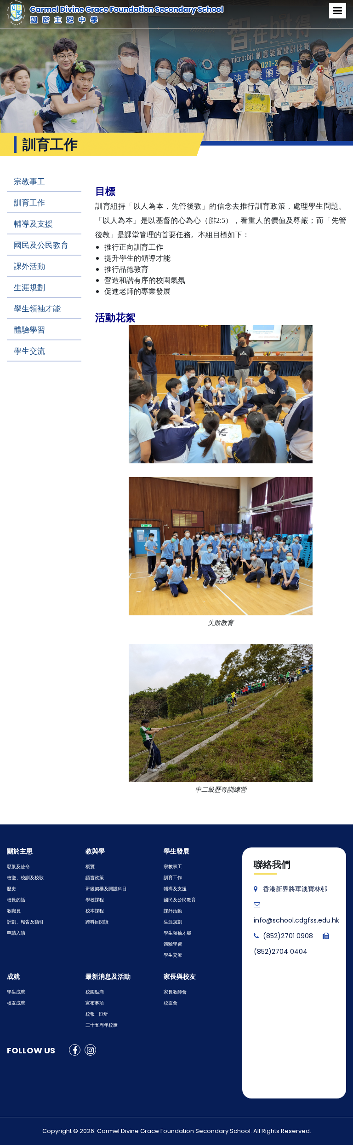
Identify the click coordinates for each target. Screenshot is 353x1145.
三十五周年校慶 (101, 1025)
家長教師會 (175, 991)
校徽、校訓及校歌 (25, 877)
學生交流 (29, 350)
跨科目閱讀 (96, 921)
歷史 (11, 888)
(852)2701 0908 (288, 936)
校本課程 (94, 910)
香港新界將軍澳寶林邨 (295, 889)
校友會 (170, 1002)
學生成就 (16, 991)
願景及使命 (18, 866)
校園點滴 (94, 991)
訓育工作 (29, 202)
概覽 (90, 866)
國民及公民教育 (41, 245)
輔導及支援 (33, 223)
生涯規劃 (29, 287)
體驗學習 (29, 329)
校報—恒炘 (96, 1014)
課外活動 (29, 266)
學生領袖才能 (37, 308)
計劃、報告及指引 (25, 921)
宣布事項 (94, 1002)
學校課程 (94, 899)
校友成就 (16, 1002)
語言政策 (94, 877)
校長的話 (16, 899)
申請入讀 (16, 932)
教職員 (14, 910)
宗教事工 (29, 181)
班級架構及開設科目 (106, 888)
